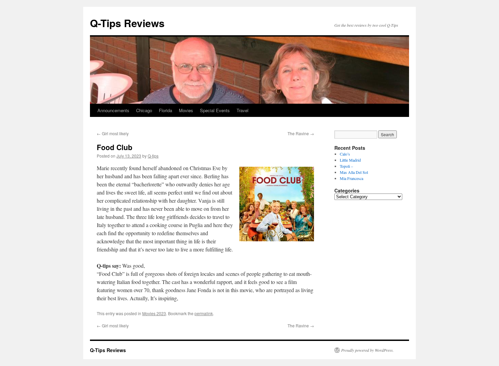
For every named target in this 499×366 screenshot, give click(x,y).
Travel (242, 110)
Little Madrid (350, 160)
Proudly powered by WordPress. (367, 350)
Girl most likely (113, 133)
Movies (186, 110)
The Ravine (301, 133)
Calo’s (345, 154)
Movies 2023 (154, 313)
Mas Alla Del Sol (354, 172)
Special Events (215, 110)
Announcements (113, 110)
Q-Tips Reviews (127, 23)
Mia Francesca (351, 178)
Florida (165, 110)
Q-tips (153, 156)
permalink (204, 313)
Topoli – (346, 166)
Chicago (144, 110)
